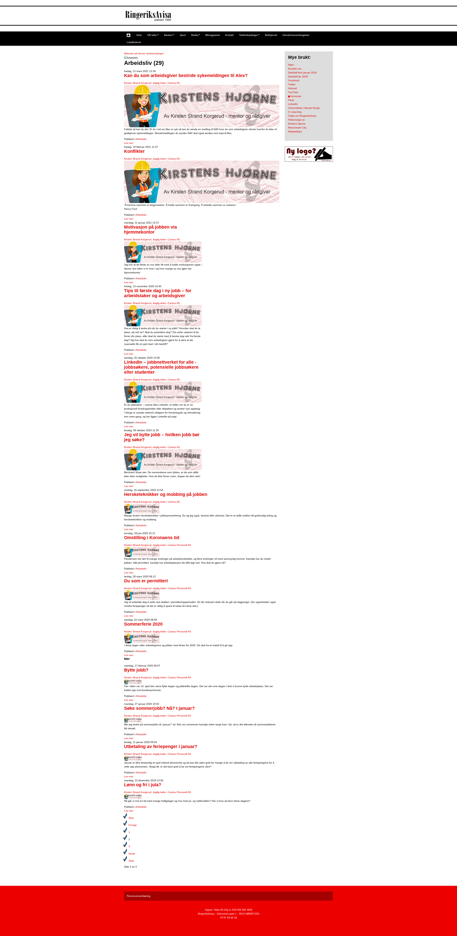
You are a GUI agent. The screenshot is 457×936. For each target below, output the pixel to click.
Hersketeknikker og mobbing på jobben (165, 494)
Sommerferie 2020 (143, 624)
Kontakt (229, 35)
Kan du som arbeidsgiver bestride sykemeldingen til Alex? (186, 75)
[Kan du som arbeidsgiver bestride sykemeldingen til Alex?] (201, 105)
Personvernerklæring (138, 896)
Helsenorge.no (296, 119)
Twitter (292, 84)
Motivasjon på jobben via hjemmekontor (150, 229)
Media (194, 35)
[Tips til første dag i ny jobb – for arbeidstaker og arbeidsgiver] (163, 315)
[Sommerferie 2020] (142, 638)
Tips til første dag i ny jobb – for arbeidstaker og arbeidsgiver (157, 293)
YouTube (293, 92)
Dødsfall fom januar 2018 (302, 72)
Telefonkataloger (248, 35)
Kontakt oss (294, 68)
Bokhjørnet (271, 35)
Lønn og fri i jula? (142, 784)
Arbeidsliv (141, 139)
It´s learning (295, 111)
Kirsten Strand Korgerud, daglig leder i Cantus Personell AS (157, 545)
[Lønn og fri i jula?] (133, 796)
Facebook (293, 80)
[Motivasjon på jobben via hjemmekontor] (163, 251)
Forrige (133, 825)
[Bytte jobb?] (133, 681)
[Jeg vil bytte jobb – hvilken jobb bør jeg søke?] (163, 459)
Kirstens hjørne (296, 123)
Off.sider (152, 35)
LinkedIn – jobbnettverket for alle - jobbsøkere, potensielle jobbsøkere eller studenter (161, 367)
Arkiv (139, 35)
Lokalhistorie (134, 42)
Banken (168, 35)
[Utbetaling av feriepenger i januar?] (133, 758)
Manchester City (297, 127)
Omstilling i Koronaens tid (151, 537)
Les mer (128, 143)
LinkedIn (293, 104)
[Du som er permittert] (142, 594)
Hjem (291, 64)
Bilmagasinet (212, 35)
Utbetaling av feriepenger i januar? (160, 746)
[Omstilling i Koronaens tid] (142, 551)
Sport (183, 35)
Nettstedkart (295, 131)
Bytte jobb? (136, 670)
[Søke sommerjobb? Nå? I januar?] (133, 719)
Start (131, 817)
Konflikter (134, 151)
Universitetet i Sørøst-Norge (304, 108)
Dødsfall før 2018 (298, 76)
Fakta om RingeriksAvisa (302, 115)
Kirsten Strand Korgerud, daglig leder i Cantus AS (152, 82)
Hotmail (292, 88)
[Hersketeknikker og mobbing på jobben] (142, 508)
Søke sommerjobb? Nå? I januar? (159, 708)
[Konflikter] (201, 181)
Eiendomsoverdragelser (296, 35)
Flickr (291, 100)
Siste (131, 860)
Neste (132, 853)
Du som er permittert (146, 580)
